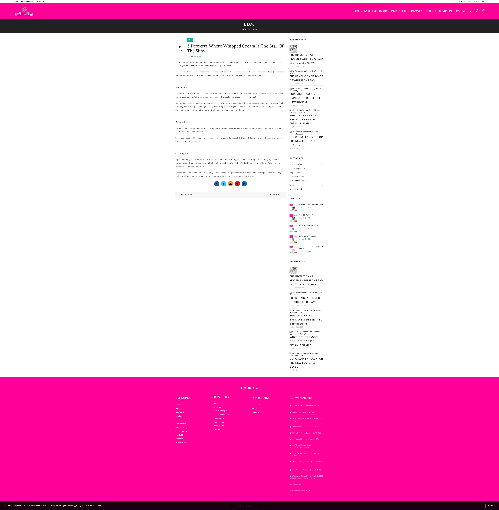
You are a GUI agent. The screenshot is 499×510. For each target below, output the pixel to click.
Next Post (275, 195)
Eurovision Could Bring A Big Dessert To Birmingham (306, 98)
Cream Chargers (380, 11)
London (178, 420)
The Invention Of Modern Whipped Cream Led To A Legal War (306, 59)
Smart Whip (416, 11)
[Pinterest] (237, 183)
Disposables (430, 11)
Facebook (255, 405)
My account (466, 1)
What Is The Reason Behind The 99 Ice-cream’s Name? (304, 119)
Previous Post (188, 195)
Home (356, 11)
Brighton (179, 439)
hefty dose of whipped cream (218, 66)
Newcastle (179, 412)
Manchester (180, 442)
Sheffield (179, 435)
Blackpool (179, 416)
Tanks (292, 185)
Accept (490, 506)
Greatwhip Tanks (297, 177)
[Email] (230, 183)
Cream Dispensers (400, 11)
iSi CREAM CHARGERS (298, 181)
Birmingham (180, 424)
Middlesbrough (181, 427)
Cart (483, 1)
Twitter (254, 409)
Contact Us (459, 11)
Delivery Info (445, 11)
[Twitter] (223, 183)
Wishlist (477, 10)
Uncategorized (296, 189)
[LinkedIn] (244, 183)
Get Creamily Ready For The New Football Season (306, 141)
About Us (365, 11)
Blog (476, 1)
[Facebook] (216, 183)
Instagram (256, 412)
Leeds (177, 405)
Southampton (181, 431)
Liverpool (179, 409)
